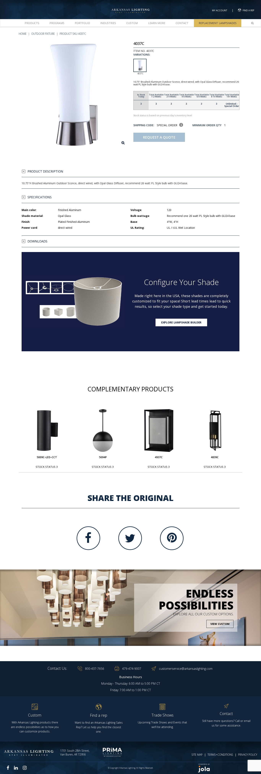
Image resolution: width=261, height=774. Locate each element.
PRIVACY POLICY (247, 754)
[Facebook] (88, 538)
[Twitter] (130, 538)
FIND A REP (248, 10)
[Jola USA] (226, 768)
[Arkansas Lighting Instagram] (25, 767)
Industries (108, 23)
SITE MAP (197, 754)
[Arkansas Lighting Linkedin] (16, 767)
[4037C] (75, 94)
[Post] (47, 430)
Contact (182, 23)
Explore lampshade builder (181, 322)
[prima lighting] (108, 752)
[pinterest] (172, 538)
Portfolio (82, 23)
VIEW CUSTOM (219, 624)
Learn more (156, 23)
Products (32, 23)
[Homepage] (130, 7)
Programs (56, 23)
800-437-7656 (94, 669)
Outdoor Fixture (43, 34)
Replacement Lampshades (218, 23)
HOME (23, 34)
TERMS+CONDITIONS (220, 754)
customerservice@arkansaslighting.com (185, 669)
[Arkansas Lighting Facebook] (8, 768)
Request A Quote (159, 137)
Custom (132, 23)
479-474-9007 (131, 669)
